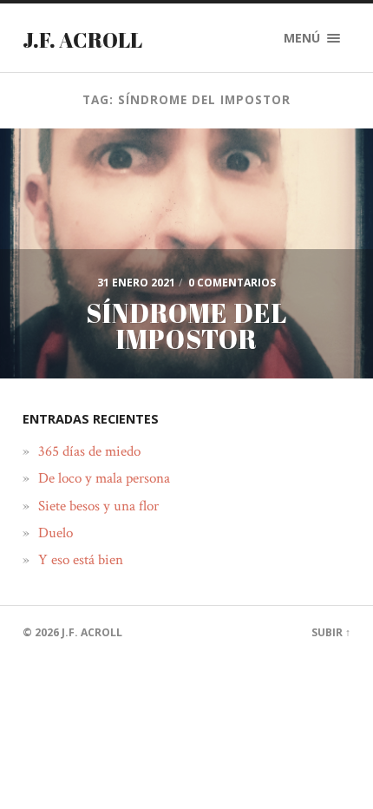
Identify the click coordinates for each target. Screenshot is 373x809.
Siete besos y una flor (98, 506)
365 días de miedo (89, 451)
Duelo (55, 533)
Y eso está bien (80, 559)
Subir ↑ (330, 632)
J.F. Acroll (82, 40)
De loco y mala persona (104, 478)
